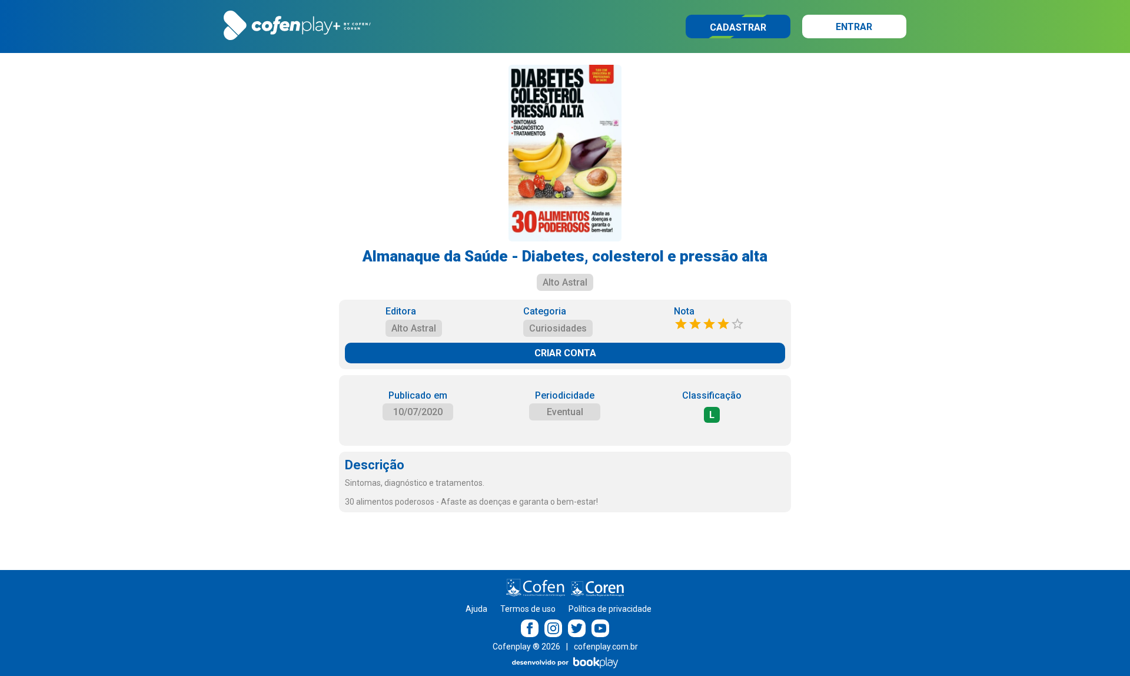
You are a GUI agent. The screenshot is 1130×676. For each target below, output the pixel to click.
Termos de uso (528, 609)
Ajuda (476, 609)
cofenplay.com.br (606, 646)
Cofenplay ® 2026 (526, 646)
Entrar (854, 26)
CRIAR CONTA (565, 353)
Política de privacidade (610, 609)
